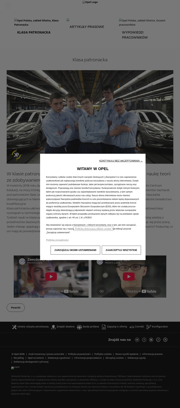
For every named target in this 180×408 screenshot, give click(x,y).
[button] (121, 160)
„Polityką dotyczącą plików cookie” (93, 228)
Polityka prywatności (57, 239)
